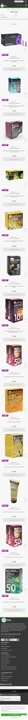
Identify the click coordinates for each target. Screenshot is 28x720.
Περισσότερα (14, 717)
